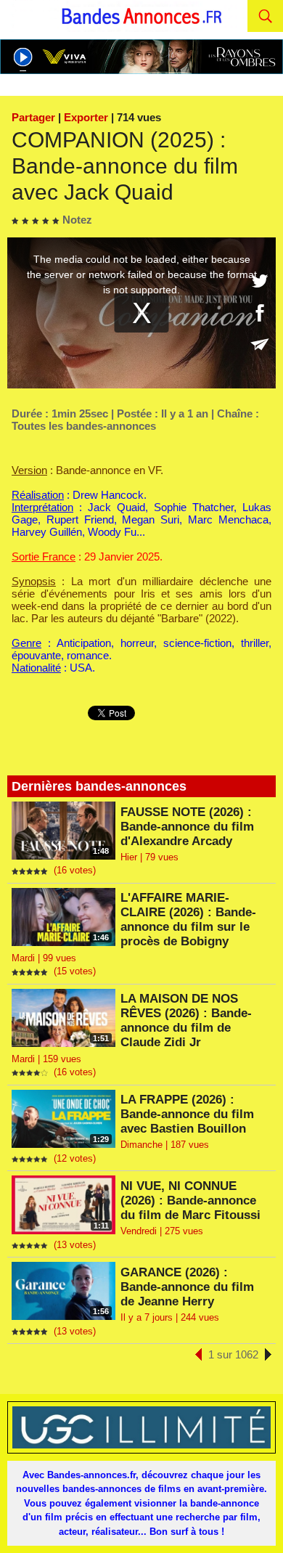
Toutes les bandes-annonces (84, 426)
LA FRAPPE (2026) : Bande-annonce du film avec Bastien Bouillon (187, 1114)
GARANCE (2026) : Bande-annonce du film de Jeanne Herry (187, 1286)
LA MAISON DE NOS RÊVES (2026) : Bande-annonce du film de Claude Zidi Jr (186, 1020)
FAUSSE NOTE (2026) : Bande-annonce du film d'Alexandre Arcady (187, 826)
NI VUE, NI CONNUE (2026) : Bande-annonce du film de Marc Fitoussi (190, 1200)
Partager (33, 117)
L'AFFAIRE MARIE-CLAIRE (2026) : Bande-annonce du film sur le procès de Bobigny (188, 919)
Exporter (86, 117)
